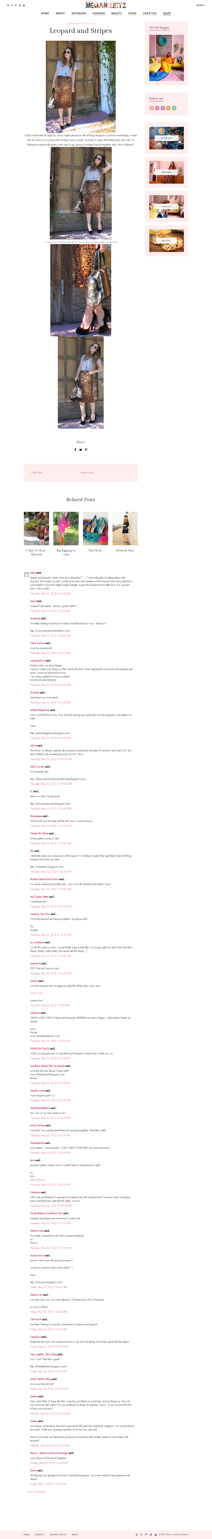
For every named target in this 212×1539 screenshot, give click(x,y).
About (60, 13)
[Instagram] (157, 108)
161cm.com (36, 993)
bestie (33, 1421)
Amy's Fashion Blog (40, 1379)
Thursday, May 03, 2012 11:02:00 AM (51, 808)
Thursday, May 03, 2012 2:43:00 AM (50, 593)
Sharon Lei (36, 1295)
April (33, 601)
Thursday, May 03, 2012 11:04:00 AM (51, 826)
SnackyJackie (37, 1143)
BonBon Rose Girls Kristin (44, 879)
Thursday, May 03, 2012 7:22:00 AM (50, 636)
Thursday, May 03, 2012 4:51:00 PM (50, 1083)
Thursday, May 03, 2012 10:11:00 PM (50, 1223)
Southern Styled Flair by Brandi (47, 1066)
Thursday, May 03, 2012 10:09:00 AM (51, 759)
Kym (32, 1160)
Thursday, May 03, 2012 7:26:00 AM (50, 653)
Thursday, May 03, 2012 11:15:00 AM (50, 843)
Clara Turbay (37, 643)
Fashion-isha (37, 1231)
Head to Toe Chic (40, 914)
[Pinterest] (163, 108)
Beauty (116, 13)
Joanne (34, 981)
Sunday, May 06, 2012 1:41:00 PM (49, 1463)
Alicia (33, 745)
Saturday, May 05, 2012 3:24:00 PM (50, 1445)
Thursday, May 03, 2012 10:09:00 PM (51, 1206)
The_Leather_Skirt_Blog (43, 1354)
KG (32, 851)
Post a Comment (35, 1491)
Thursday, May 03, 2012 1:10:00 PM (50, 1005)
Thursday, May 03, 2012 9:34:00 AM (50, 738)
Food (132, 13)
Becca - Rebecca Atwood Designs (49, 1453)
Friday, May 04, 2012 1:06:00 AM (48, 1287)
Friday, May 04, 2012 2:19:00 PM (48, 1371)
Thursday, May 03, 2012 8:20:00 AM (50, 685)
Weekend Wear (125, 550)
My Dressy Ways (39, 897)
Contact (40, 1534)
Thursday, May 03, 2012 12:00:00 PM (51, 906)
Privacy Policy (58, 1534)
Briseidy (34, 692)
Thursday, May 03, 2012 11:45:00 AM (51, 889)
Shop (167, 13)
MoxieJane (36, 816)
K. (31, 791)
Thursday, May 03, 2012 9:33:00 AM (50, 702)
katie (33, 573)
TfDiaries (169, 1534)
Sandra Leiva (37, 1091)
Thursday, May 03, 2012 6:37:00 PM (50, 1135)
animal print (73, 23)
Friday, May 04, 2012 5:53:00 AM (48, 1329)
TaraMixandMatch (40, 1108)
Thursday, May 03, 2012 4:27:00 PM (50, 1058)
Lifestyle (150, 13)
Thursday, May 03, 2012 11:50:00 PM (50, 1248)
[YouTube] (174, 108)
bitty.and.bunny (37, 1180)
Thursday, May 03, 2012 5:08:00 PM (50, 1100)
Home (45, 13)
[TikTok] (168, 108)
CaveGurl (35, 1337)
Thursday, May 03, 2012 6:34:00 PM (50, 1118)
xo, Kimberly (37, 942)
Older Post (36, 473)
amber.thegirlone (40, 710)
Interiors (79, 13)
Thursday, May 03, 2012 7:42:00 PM (50, 1185)
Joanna (34, 1396)
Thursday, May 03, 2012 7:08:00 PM (50, 1153)
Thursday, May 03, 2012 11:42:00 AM (51, 872)
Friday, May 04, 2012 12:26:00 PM (49, 1347)
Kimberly (35, 618)
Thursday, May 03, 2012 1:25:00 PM (50, 1041)
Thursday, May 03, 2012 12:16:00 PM (50, 956)
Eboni (33, 1470)
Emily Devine (37, 1125)
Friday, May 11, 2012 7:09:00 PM (48, 1484)
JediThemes (184, 1534)
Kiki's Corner (37, 767)
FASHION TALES (39, 1048)
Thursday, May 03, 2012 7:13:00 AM (50, 611)
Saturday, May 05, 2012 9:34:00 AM (50, 1413)
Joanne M (35, 963)
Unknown (35, 1013)
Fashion (99, 13)
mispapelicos (37, 661)
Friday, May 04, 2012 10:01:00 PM (49, 1389)
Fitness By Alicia (39, 833)
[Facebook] (151, 108)
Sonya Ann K (37, 1255)
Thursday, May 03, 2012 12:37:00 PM (50, 973)
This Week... (95, 550)
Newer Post (87, 473)
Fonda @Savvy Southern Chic (46, 1213)
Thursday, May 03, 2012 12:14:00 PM (50, 935)
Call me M (36, 1319)
